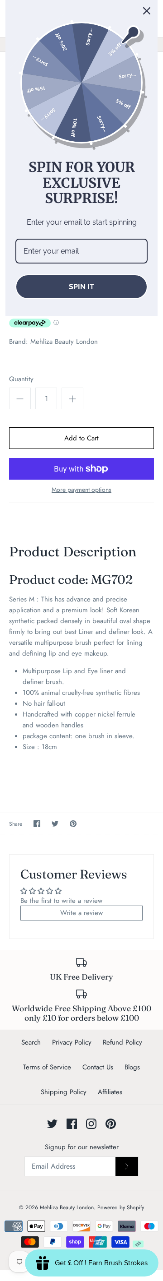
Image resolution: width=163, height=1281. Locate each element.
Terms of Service (47, 1067)
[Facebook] (72, 1124)
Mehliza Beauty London (64, 342)
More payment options (81, 490)
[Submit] (126, 1166)
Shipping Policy (63, 1092)
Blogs (132, 1067)
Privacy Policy (71, 1042)
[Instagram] (91, 1124)
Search (31, 1042)
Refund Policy (122, 1042)
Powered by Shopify (120, 1207)
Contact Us (97, 1067)
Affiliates (110, 1092)
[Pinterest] (110, 1124)
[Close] (147, 11)
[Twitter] (52, 1124)
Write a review (81, 913)
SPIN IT (81, 286)
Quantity (21, 379)
